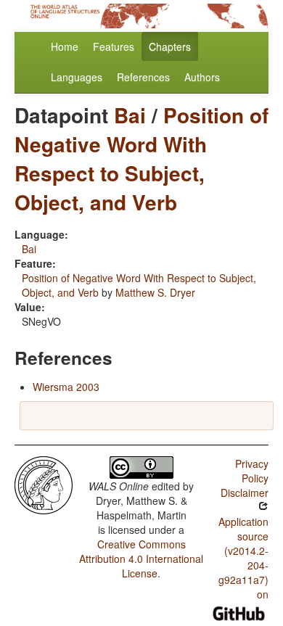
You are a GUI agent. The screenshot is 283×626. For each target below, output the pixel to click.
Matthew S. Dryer (155, 292)
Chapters (170, 46)
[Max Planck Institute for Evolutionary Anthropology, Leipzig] (44, 484)
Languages (76, 77)
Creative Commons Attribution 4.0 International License (141, 558)
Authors (202, 77)
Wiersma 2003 (66, 386)
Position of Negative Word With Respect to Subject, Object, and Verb (141, 158)
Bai (130, 115)
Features (113, 46)
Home (64, 46)
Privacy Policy (251, 470)
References (143, 77)
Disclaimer (244, 492)
